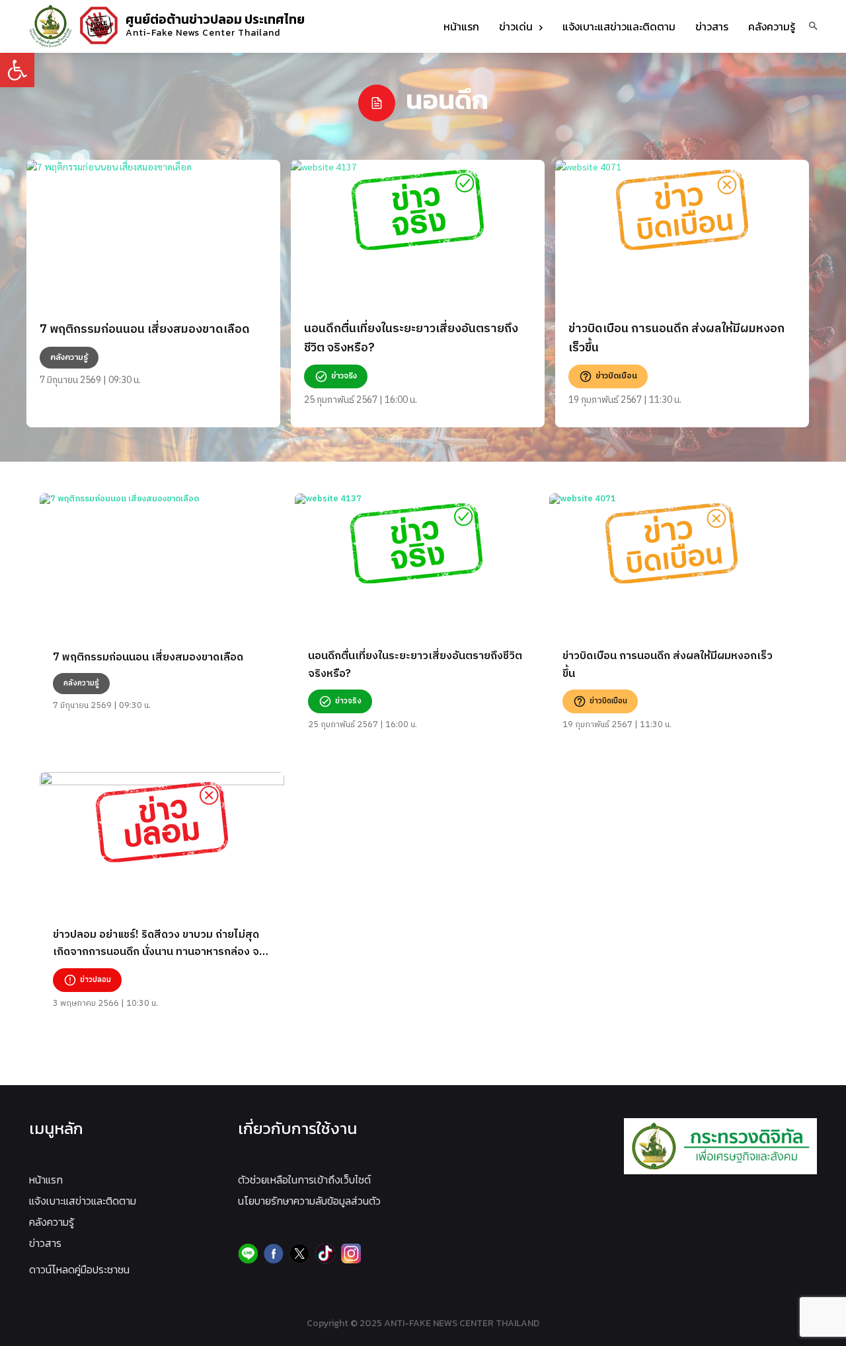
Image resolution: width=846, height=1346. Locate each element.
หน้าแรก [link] (46, 1179)
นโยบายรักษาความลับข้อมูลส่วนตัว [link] (309, 1201)
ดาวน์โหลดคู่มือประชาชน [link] (79, 1269)
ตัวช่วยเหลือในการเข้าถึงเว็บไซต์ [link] (304, 1179)
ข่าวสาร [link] (45, 1243)
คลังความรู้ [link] (51, 1222)
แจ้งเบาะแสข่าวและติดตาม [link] (82, 1201)
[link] (17, 70)
